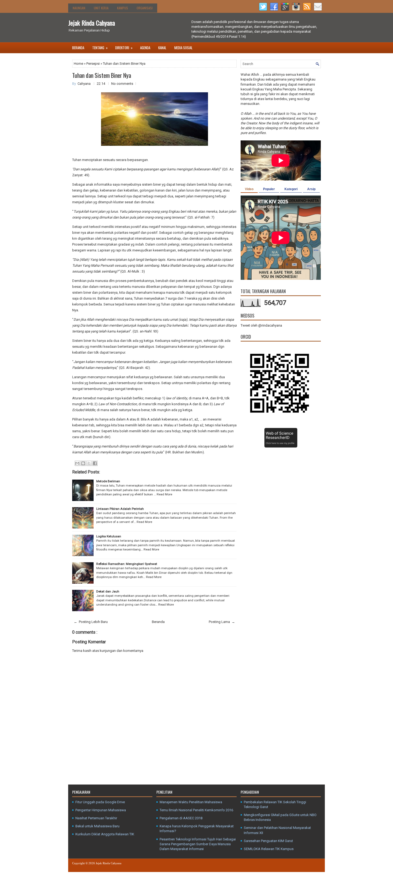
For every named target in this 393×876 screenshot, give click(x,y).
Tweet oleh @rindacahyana (261, 325)
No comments (122, 84)
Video (249, 189)
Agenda (145, 47)
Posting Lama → (222, 622)
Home (79, 64)
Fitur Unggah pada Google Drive (100, 802)
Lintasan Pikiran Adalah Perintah (120, 509)
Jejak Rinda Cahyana (91, 23)
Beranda (78, 47)
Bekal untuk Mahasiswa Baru (97, 826)
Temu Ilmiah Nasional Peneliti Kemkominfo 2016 (196, 810)
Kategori (291, 189)
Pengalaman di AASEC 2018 (181, 818)
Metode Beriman (108, 481)
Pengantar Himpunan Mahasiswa (100, 810)
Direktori (124, 47)
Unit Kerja (101, 8)
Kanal (162, 47)
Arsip (311, 189)
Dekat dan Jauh (107, 591)
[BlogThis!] (83, 463)
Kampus (122, 8)
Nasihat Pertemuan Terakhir (96, 818)
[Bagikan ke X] (89, 463)
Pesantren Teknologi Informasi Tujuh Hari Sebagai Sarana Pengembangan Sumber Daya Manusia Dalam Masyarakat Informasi (198, 844)
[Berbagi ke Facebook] (95, 463)
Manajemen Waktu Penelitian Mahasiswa (191, 802)
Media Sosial (183, 47)
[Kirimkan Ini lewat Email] (77, 463)
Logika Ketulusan (108, 536)
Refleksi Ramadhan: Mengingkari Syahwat (126, 564)
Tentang (100, 47)
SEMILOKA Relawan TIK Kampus (269, 849)
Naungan (79, 8)
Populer (269, 189)
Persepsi (93, 64)
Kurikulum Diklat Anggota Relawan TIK (104, 834)
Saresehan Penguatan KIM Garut (268, 841)
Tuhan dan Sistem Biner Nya (101, 75)
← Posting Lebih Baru (91, 622)
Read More (164, 494)
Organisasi (145, 8)
